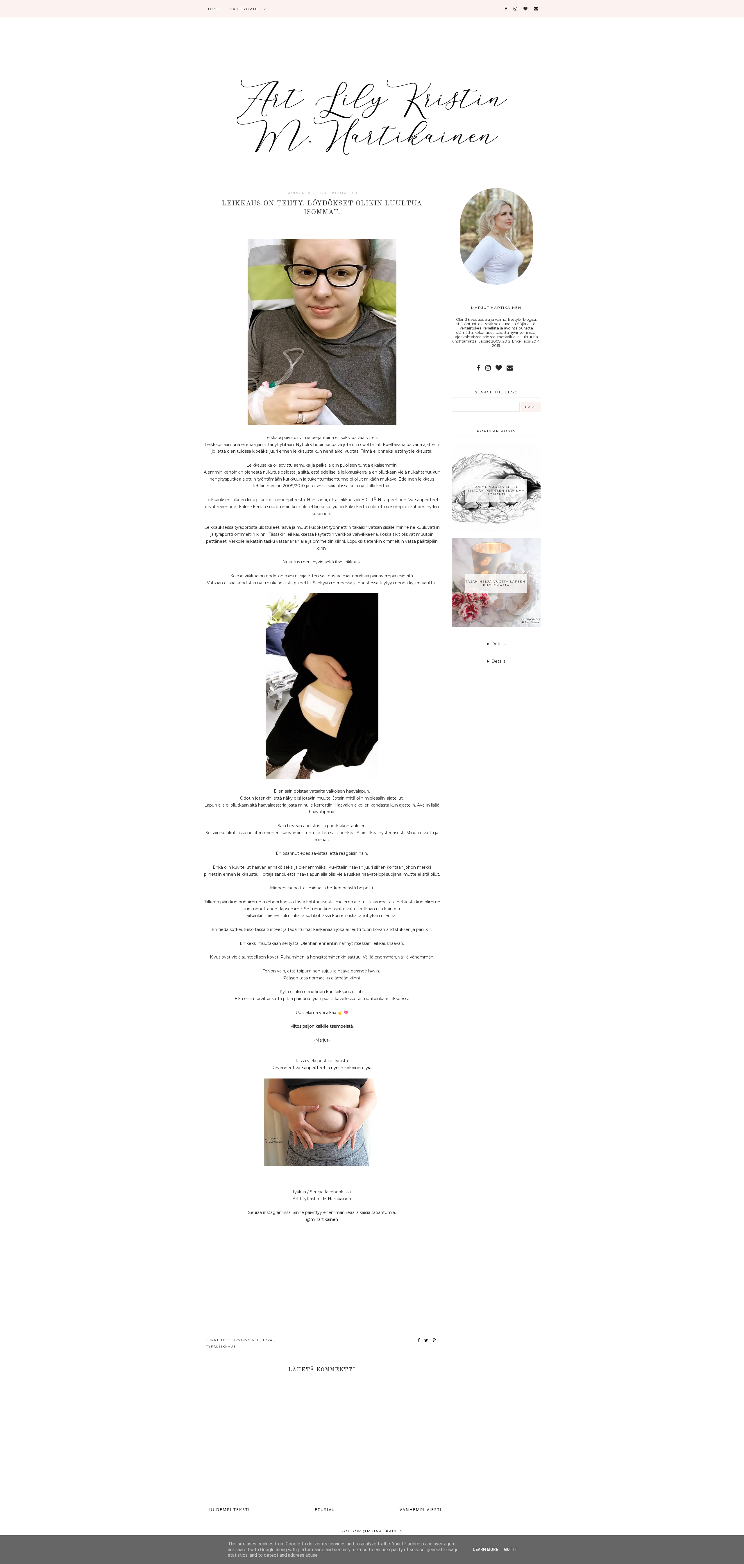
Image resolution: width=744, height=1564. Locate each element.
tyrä (268, 1340)
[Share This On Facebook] (419, 1340)
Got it (510, 1549)
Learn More (485, 1549)
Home (213, 9)
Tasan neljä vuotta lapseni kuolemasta (496, 583)
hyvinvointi (246, 1340)
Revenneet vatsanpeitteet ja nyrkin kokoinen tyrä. (321, 1067)
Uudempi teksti (229, 1509)
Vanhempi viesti (421, 1509)
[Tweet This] (427, 1340)
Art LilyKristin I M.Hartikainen (322, 1198)
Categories (247, 9)
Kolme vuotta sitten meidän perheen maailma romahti (496, 490)
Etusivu (325, 1509)
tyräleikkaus (221, 1346)
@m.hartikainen (322, 1219)
